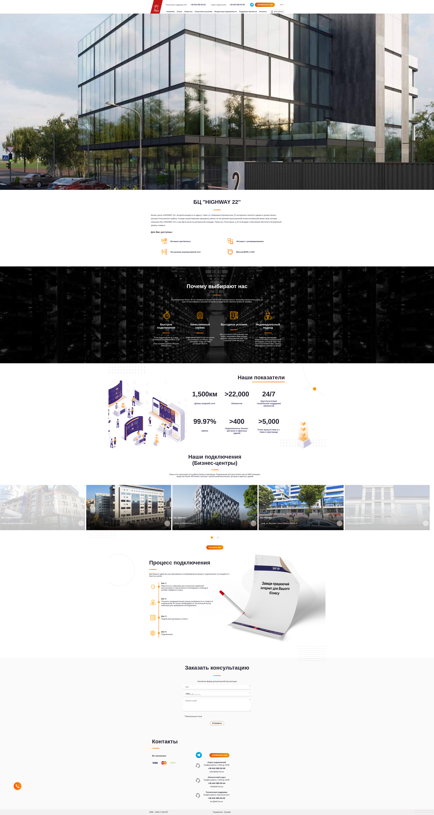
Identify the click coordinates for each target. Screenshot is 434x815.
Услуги (179, 11)
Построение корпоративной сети (185, 252)
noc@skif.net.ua (216, 801)
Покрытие (188, 11)
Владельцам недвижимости (226, 11)
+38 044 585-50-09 (237, 5)
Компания (171, 11)
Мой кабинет (278, 11)
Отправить (217, 723)
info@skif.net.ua (216, 787)
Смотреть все (215, 547)
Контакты (263, 11)
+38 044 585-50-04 (216, 783)
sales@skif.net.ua (217, 772)
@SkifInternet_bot (265, 5)
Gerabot (227, 812)
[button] (212, 537)
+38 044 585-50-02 (198, 5)
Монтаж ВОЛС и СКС (245, 252)
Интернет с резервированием (250, 241)
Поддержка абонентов (248, 11)
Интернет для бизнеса (180, 241)
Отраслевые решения (203, 11)
